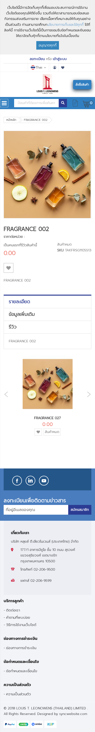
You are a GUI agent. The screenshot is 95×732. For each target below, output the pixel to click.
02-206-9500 (44, 569)
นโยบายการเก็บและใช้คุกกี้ (65, 24)
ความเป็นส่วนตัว (18, 694)
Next (90, 394)
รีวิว (13, 327)
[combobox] (36, 103)
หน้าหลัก (11, 120)
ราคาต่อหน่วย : (14, 236)
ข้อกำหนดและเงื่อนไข (21, 671)
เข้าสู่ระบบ (60, 59)
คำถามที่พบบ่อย (18, 617)
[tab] (47, 301)
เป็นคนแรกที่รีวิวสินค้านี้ (20, 245)
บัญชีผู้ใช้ (54, 67)
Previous (5, 394)
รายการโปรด (63, 67)
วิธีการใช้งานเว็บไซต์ (21, 624)
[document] (47, 27)
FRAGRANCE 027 (47, 418)
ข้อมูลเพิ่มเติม (22, 314)
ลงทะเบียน (37, 59)
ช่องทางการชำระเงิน (21, 648)
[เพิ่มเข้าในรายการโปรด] (8, 268)
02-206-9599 (40, 580)
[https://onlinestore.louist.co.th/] (47, 84)
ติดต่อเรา (13, 610)
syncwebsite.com (73, 713)
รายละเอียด (19, 301)
